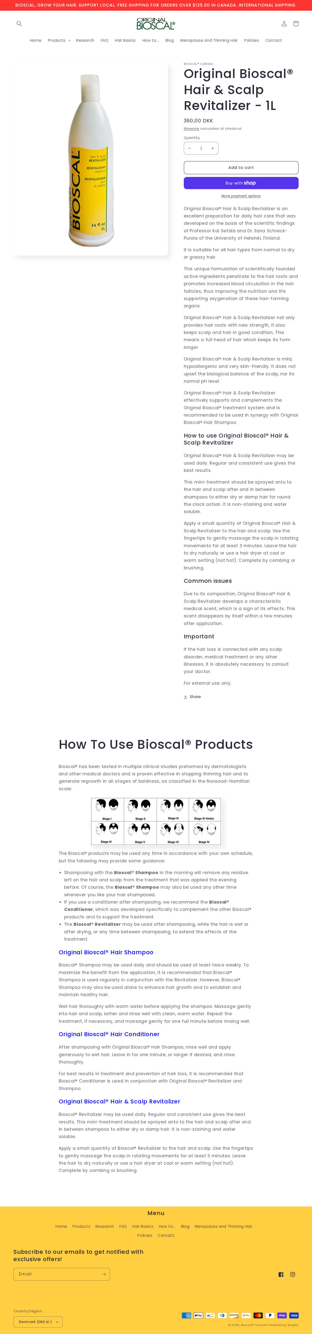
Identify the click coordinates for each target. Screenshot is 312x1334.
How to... (167, 1226)
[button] (19, 23)
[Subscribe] (104, 1274)
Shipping (191, 128)
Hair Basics (142, 1226)
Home (61, 1226)
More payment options (241, 196)
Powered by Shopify (284, 1325)
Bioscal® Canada (254, 1325)
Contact (166, 1235)
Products (81, 1226)
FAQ (123, 1226)
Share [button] (195, 696)
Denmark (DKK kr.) (35, 1321)
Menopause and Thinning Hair (223, 1226)
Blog (185, 1226)
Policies (144, 1235)
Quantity (192, 137)
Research (105, 1226)
